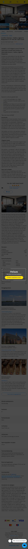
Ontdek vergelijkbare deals (14, 277)
